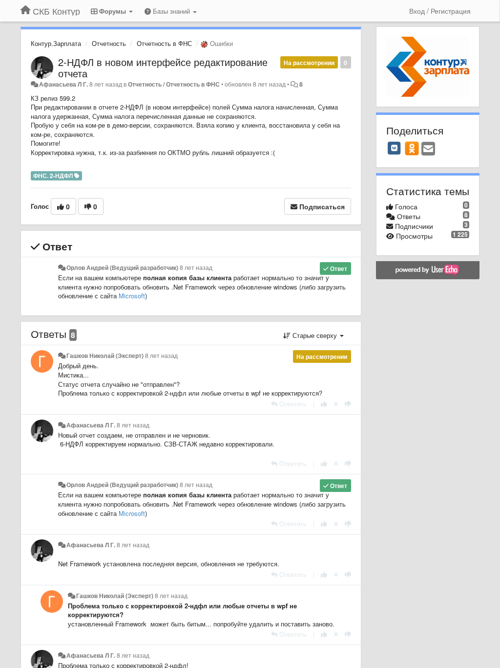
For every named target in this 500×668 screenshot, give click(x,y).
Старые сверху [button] (315, 335)
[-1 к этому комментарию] (348, 403)
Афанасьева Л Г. (63, 84)
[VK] (394, 148)
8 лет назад (196, 267)
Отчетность (109, 43)
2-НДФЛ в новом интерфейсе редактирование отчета (163, 67)
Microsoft (132, 295)
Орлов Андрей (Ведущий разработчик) (122, 267)
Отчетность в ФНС (164, 43)
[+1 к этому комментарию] (324, 403)
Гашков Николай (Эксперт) (105, 355)
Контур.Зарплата (56, 43)
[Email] (428, 149)
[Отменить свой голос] (335, 403)
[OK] (412, 148)
